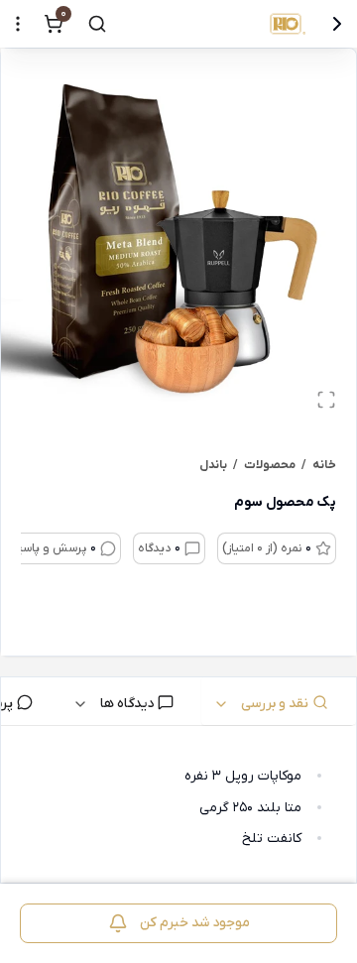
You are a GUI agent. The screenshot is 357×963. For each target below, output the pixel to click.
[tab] (278, 701)
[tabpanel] (178, 808)
